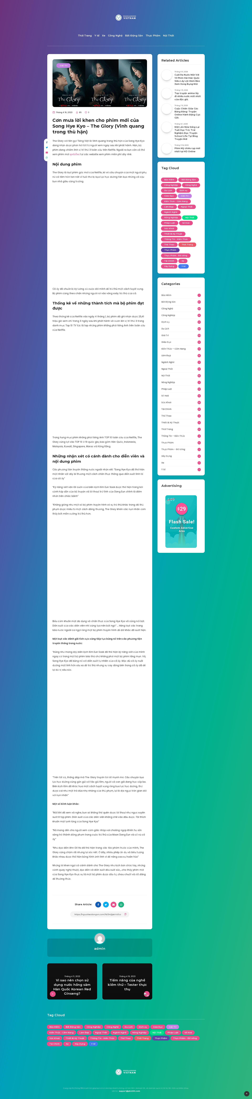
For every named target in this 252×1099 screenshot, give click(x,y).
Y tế (96, 35)
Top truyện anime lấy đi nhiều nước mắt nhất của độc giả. (188, 96)
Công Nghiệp (171, 185)
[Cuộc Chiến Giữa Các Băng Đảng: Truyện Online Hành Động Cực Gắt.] (166, 109)
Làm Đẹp (169, 207)
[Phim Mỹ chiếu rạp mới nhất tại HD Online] (166, 148)
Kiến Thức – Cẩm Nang (173, 348)
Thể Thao (169, 244)
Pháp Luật (169, 223)
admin (99, 948)
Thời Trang (85, 35)
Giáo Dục (169, 196)
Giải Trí (63, 65)
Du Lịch (168, 190)
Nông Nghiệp (171, 217)
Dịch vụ (183, 190)
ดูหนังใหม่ (75, 154)
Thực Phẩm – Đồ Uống (173, 449)
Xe (103, 35)
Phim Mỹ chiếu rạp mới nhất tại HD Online (187, 150)
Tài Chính (169, 261)
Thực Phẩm (153, 35)
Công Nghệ (115, 35)
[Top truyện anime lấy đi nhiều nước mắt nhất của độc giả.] (166, 93)
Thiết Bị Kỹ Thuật (173, 234)
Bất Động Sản (134, 35)
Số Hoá (186, 223)
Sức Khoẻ (169, 228)
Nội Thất (168, 35)
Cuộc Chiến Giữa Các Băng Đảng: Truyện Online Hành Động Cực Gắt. (187, 113)
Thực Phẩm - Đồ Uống (175, 255)
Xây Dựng (169, 266)
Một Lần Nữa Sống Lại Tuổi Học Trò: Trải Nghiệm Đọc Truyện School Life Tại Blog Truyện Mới (187, 133)
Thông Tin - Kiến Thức (176, 239)
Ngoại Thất (187, 207)
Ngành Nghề (170, 212)
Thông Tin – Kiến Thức (173, 435)
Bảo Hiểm (169, 180)
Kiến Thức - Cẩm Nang (176, 201)
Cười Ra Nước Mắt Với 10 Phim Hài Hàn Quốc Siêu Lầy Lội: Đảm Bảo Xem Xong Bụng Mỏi (187, 79)
